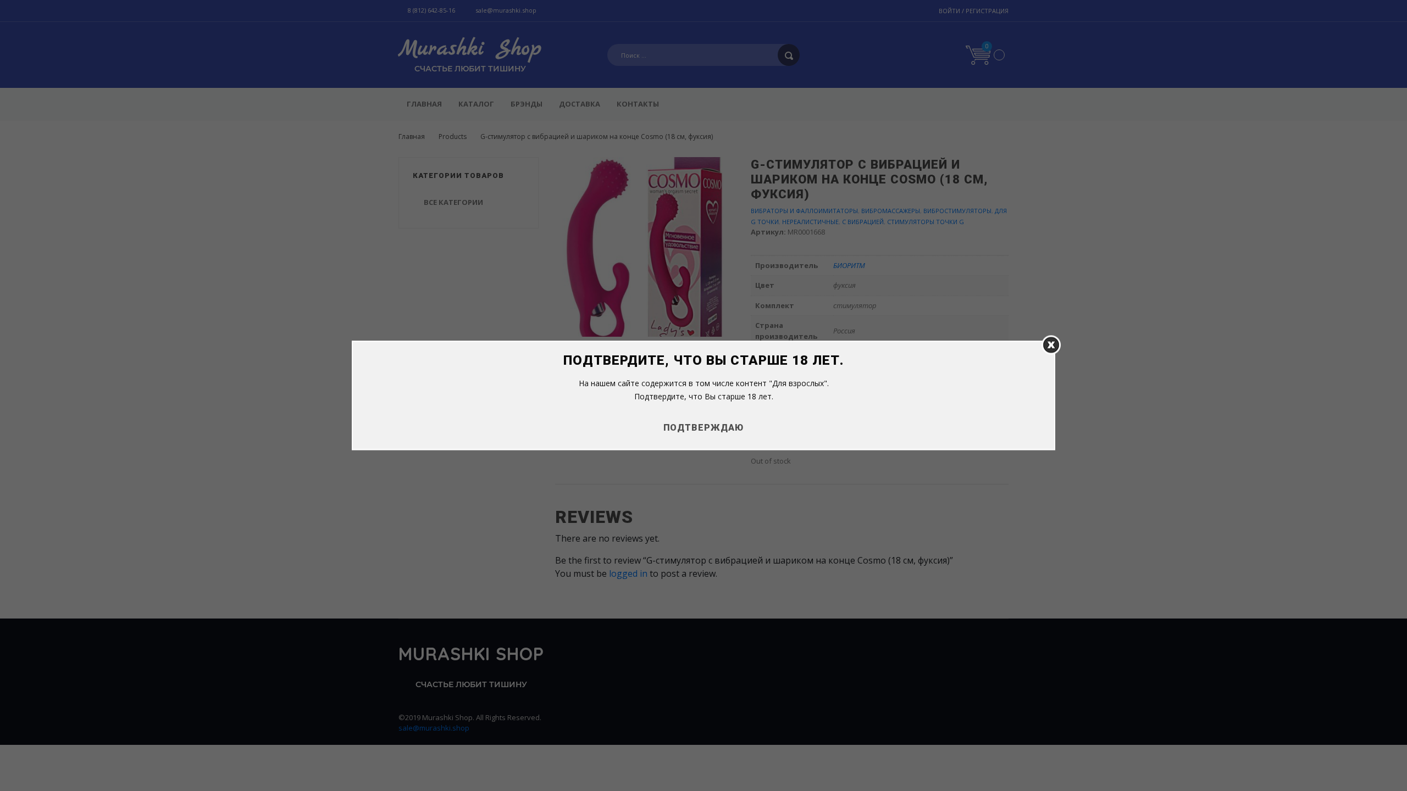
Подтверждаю (703, 428)
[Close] (1051, 344)
